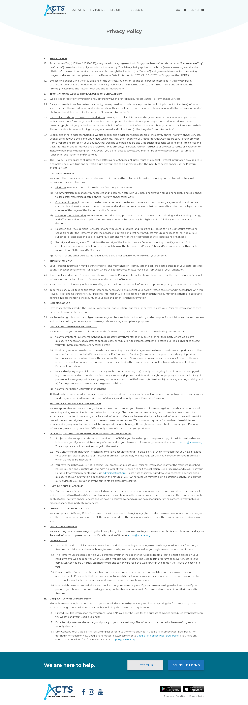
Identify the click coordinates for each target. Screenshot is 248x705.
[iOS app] (193, 689)
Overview (78, 10)
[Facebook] (83, 692)
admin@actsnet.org (191, 442)
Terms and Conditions (175, 696)
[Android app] (170, 689)
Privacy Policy (196, 696)
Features (96, 10)
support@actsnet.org (123, 639)
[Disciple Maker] (55, 9)
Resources (135, 10)
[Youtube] (100, 692)
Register (116, 10)
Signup (196, 10)
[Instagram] (91, 692)
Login (179, 10)
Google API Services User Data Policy (158, 635)
